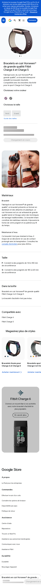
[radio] (5, 98)
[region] (20, 358)
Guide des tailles (10, 118)
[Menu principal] (3, 20)
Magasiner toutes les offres (26, 13)
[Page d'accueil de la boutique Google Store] (10, 20)
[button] (14, 20)
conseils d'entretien (9, 244)
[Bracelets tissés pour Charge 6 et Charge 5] (13, 358)
